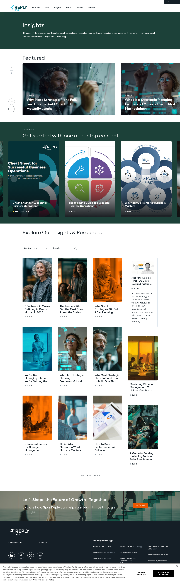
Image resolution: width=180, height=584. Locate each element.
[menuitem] (36, 8)
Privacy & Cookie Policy (43, 580)
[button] (140, 505)
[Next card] (11, 109)
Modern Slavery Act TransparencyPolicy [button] (128, 561)
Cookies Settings (141, 573)
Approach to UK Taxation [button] (158, 555)
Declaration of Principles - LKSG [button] (158, 548)
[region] (90, 573)
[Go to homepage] (18, 8)
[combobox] (36, 248)
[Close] (177, 566)
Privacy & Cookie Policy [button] (102, 547)
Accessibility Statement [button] (157, 561)
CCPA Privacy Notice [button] (128, 553)
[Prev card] (11, 101)
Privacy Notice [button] (104, 553)
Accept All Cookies (163, 573)
